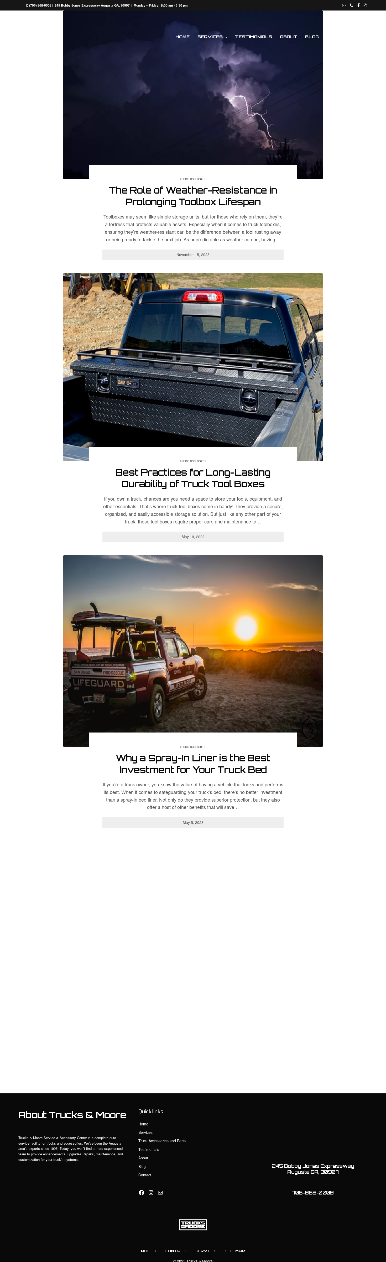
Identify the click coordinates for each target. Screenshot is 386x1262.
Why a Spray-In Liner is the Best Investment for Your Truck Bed (193, 763)
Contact (339, 36)
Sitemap (235, 1251)
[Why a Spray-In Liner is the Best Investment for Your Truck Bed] (193, 651)
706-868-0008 (313, 1193)
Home (182, 36)
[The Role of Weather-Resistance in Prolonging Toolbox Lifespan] (193, 95)
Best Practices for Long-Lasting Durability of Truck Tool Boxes (193, 478)
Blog (312, 36)
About (288, 36)
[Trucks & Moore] (40, 36)
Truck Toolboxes (193, 179)
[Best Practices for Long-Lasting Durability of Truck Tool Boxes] (193, 367)
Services (210, 36)
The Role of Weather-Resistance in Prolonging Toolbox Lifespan (193, 196)
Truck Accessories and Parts (162, 1140)
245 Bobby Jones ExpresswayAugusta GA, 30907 (313, 1169)
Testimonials (253, 36)
